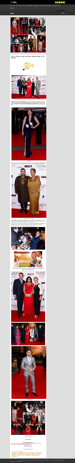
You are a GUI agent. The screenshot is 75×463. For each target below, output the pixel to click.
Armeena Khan (14, 452)
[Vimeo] (58, 2)
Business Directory (25, 460)
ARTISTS (20, 460)
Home (11, 5)
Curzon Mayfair (20, 452)
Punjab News (35, 5)
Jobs (42, 460)
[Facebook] (60, 2)
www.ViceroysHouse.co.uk (28, 449)
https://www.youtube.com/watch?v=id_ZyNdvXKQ (35, 268)
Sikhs (14, 5)
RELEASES (63, 460)
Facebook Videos (49, 5)
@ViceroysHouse (29, 446)
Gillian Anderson (38, 452)
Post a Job (50, 460)
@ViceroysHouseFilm (28, 445)
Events (17, 451)
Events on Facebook (29, 5)
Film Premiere (21, 451)
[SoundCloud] (64, 2)
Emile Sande (26, 452)
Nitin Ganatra (19, 455)
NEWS (47, 460)
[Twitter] (56, 2)
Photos (23, 5)
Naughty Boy (14, 455)
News (17, 5)
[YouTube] (62, 2)
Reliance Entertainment (35, 455)
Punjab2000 (28, 455)
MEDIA (45, 460)
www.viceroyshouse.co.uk (30, 225)
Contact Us (12, 8)
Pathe (24, 455)
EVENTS (34, 460)
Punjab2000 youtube (56, 5)
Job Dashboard (38, 460)
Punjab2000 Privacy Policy (57, 460)
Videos (19, 5)
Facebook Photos (42, 5)
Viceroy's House (14, 456)
